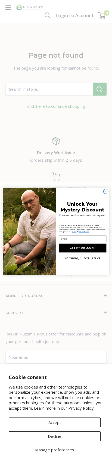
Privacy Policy (81, 408)
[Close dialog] (105, 191)
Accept (54, 422)
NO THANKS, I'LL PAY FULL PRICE (82, 258)
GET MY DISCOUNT (82, 248)
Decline (54, 436)
